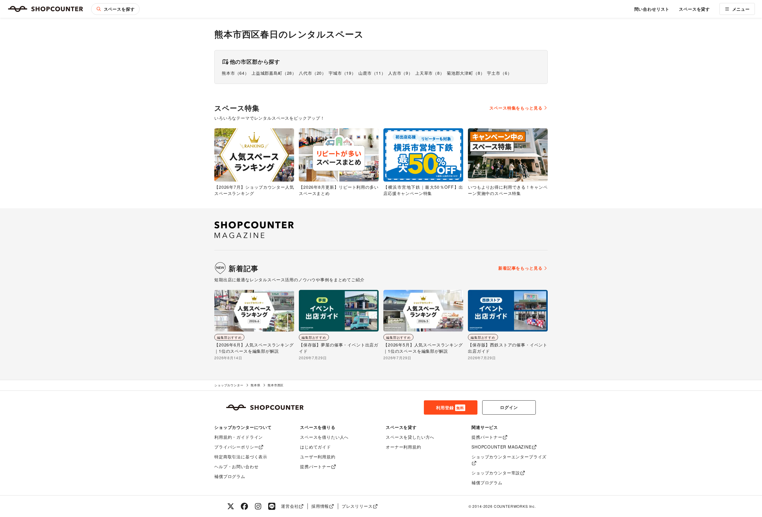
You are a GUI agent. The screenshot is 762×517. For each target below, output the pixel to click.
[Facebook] (244, 506)
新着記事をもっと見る (520, 268)
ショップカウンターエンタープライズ (508, 457)
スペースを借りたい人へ (324, 437)
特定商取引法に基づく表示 (240, 457)
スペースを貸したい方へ (410, 437)
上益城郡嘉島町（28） (274, 73)
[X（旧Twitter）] (230, 506)
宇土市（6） (499, 73)
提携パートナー (315, 466)
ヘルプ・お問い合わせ (236, 466)
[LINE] (271, 506)
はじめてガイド (315, 447)
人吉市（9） (400, 73)
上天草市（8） (429, 73)
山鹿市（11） (372, 73)
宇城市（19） (342, 73)
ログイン (509, 407)
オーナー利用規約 (403, 447)
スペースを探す (119, 9)
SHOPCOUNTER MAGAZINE (501, 447)
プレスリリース (357, 506)
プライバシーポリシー (236, 447)
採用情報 (320, 506)
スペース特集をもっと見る (515, 108)
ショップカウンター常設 (495, 473)
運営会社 (290, 506)
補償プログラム (229, 476)
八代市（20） (312, 73)
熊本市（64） (235, 73)
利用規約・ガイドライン (238, 437)
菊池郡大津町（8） (466, 73)
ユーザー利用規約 (317, 457)
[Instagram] (258, 506)
